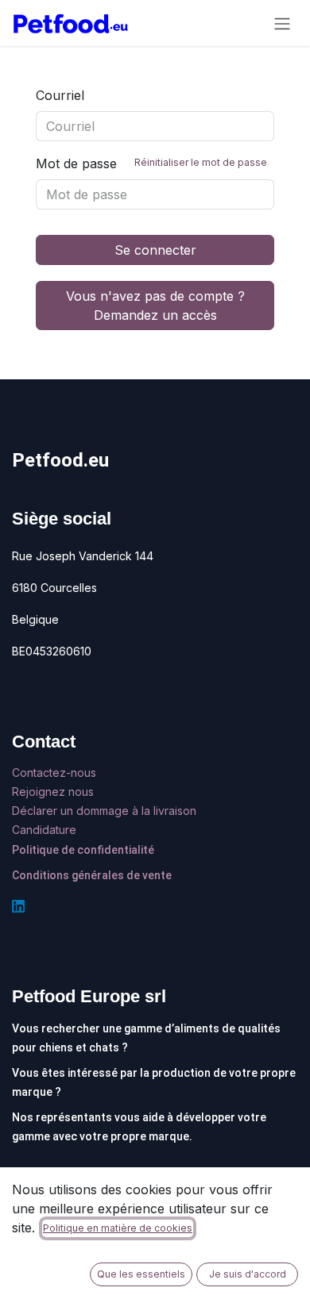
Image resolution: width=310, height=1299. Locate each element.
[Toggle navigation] (282, 23)
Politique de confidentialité (83, 850)
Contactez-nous (55, 772)
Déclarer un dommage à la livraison (104, 810)
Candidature (44, 829)
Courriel (60, 95)
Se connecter (155, 250)
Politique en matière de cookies (117, 1228)
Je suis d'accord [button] (247, 1274)
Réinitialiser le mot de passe (200, 162)
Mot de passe (151, 163)
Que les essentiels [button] (141, 1274)
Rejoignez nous (54, 791)
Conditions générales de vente (92, 875)
